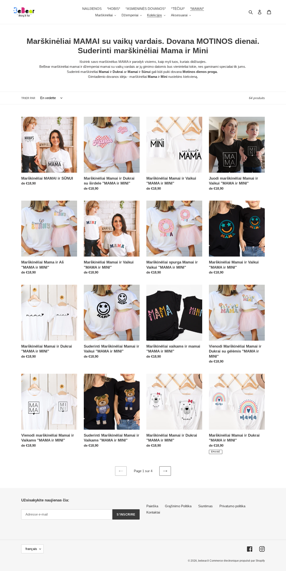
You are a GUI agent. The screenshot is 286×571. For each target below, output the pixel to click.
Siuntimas (205, 506)
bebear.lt (203, 560)
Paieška (152, 506)
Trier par (28, 98)
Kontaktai (153, 512)
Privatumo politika (232, 506)
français (31, 549)
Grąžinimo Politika (178, 506)
